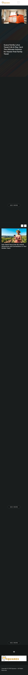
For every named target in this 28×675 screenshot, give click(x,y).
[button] (18, 2)
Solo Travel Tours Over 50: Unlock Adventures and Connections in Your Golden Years (13, 246)
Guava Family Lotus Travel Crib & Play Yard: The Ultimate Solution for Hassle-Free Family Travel (13, 49)
